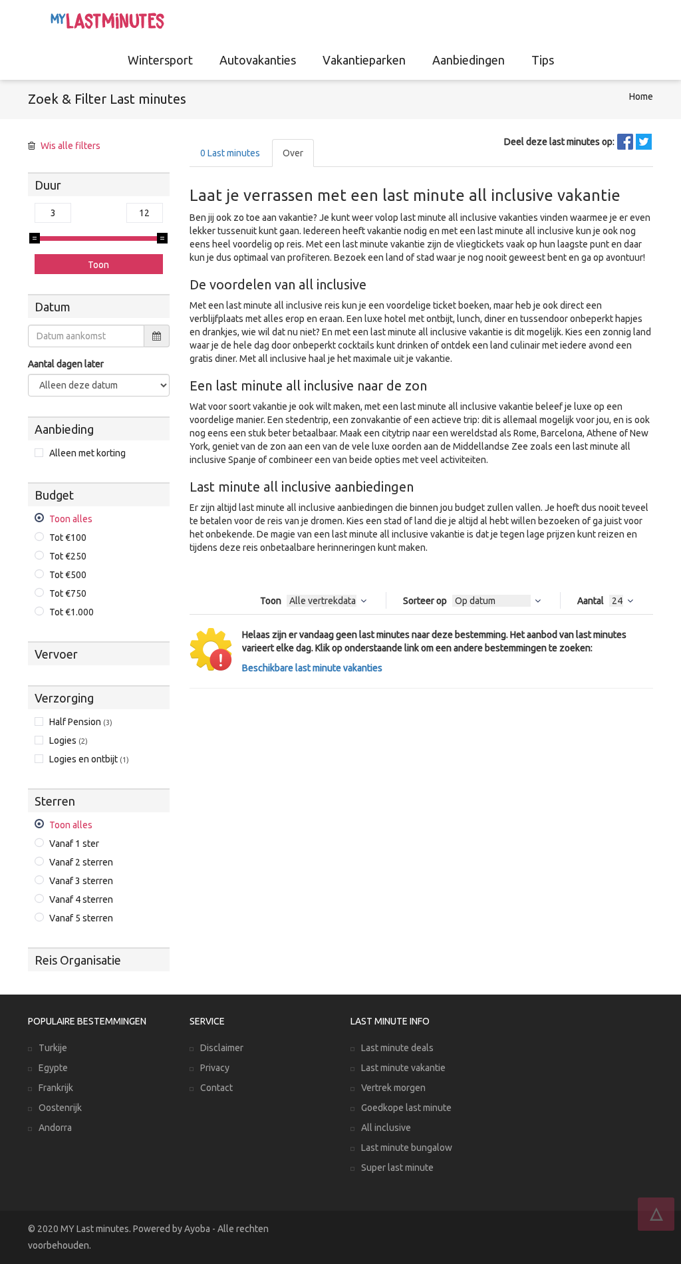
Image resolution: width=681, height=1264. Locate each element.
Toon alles (70, 519)
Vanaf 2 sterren (81, 862)
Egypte (53, 1067)
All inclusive (386, 1127)
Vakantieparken (364, 60)
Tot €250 (67, 556)
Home (641, 96)
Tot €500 (67, 574)
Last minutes (230, 153)
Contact (216, 1087)
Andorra (55, 1127)
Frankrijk (56, 1087)
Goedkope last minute (406, 1107)
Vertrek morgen (393, 1087)
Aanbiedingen (468, 60)
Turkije (53, 1047)
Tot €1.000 (71, 612)
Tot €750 (67, 593)
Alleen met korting (87, 453)
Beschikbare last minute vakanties (312, 668)
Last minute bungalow (406, 1147)
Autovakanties (257, 60)
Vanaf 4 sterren (81, 899)
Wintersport (160, 60)
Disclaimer (221, 1047)
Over (293, 153)
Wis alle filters (70, 145)
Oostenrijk (60, 1107)
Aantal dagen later (66, 364)
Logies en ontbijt (89, 759)
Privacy (214, 1067)
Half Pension (80, 721)
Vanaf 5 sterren (81, 918)
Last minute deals (397, 1047)
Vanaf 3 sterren (81, 880)
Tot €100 (67, 537)
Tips (542, 60)
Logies (68, 740)
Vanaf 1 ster (74, 843)
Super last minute (397, 1167)
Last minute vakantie (403, 1067)
